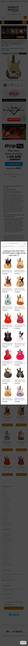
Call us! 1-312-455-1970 (9, 246)
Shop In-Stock (21, 246)
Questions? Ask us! (14, 243)
